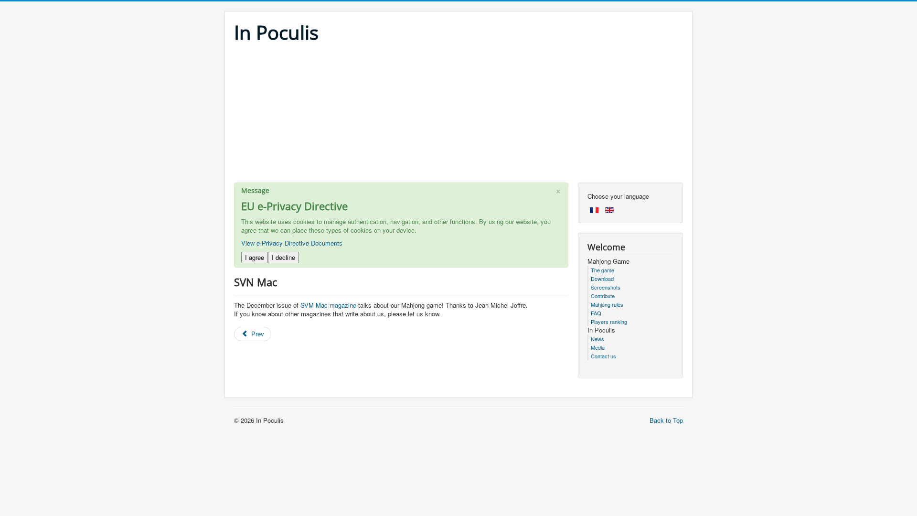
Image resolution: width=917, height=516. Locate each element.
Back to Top (666, 420)
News (597, 339)
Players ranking (609, 321)
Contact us (603, 356)
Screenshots (605, 287)
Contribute (603, 296)
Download (602, 278)
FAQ (596, 313)
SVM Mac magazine (328, 305)
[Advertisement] (458, 116)
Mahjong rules (607, 304)
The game (602, 270)
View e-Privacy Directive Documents (291, 242)
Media (598, 347)
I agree (254, 257)
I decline (283, 257)
